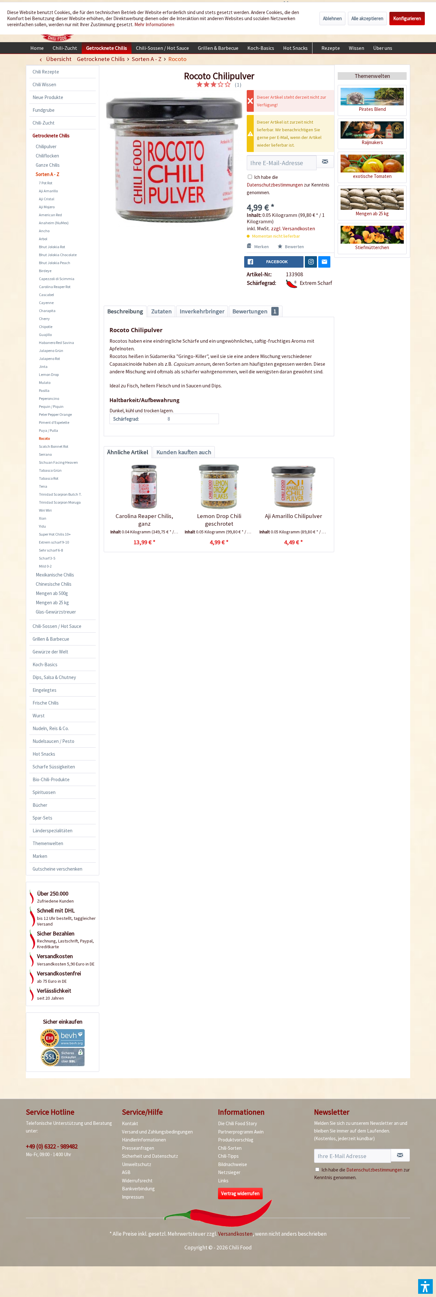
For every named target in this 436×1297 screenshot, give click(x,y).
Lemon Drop (49, 374)
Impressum (133, 1197)
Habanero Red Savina (56, 342)
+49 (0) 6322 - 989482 (52, 1146)
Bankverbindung (138, 1189)
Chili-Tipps (228, 1156)
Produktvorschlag (235, 1140)
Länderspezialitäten (52, 831)
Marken (40, 856)
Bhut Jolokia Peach (54, 262)
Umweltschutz (136, 1164)
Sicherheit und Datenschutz (150, 1156)
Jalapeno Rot (49, 358)
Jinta (43, 366)
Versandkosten (235, 1233)
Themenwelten (48, 843)
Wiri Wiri (45, 510)
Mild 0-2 (45, 566)
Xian (42, 518)
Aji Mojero (47, 206)
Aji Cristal (46, 198)
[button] (425, 1286)
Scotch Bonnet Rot (53, 446)
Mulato (44, 382)
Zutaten (161, 311)
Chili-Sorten (230, 1148)
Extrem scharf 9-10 (54, 542)
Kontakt (130, 1123)
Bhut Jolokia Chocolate (58, 254)
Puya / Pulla (48, 430)
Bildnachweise (232, 1164)
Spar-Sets (42, 818)
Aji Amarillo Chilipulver (293, 516)
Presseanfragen (138, 1148)
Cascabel (46, 294)
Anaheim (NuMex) (54, 222)
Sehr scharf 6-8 (51, 550)
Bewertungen (254, 311)
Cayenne (46, 302)
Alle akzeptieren (367, 18)
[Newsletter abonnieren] (400, 1155)
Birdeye (45, 270)
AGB (126, 1172)
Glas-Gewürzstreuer (56, 612)
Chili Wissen (44, 84)
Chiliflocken (47, 156)
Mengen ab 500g (52, 593)
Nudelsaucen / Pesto (53, 741)
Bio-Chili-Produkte (51, 779)
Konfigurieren (407, 18)
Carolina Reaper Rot (55, 286)
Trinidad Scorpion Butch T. (60, 494)
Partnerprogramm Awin (241, 1132)
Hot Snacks (44, 754)
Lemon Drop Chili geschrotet (219, 519)
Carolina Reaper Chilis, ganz (144, 519)
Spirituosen (44, 792)
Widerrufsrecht (137, 1181)
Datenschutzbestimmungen (275, 185)
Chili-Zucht (44, 123)
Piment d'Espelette (54, 422)
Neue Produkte (48, 97)
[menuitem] (37, 48)
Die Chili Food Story (237, 1123)
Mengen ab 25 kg (52, 602)
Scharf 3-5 (47, 558)
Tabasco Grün (50, 470)
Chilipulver (46, 146)
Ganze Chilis (48, 165)
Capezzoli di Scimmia (56, 278)
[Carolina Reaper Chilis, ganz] (144, 486)
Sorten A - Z (47, 174)
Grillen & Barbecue (51, 639)
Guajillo (45, 334)
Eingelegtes (44, 690)
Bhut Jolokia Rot (52, 246)
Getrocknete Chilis (51, 136)
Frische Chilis (46, 703)
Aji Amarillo (48, 190)
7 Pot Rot (45, 182)
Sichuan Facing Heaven (58, 462)
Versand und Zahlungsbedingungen (157, 1132)
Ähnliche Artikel (127, 452)
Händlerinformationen (144, 1140)
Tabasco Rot (48, 478)
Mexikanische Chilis (55, 575)
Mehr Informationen (154, 24)
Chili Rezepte (46, 72)
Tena (43, 486)
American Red (50, 214)
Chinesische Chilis (53, 584)
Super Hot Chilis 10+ (55, 534)
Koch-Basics (45, 664)
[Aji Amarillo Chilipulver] (293, 486)
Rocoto (44, 438)
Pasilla (44, 390)
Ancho (44, 230)
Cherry (44, 318)
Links (223, 1181)
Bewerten (294, 246)
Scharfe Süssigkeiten (54, 767)
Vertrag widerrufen (240, 1193)
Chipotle (45, 326)
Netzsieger (229, 1172)
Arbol (43, 238)
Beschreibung (125, 311)
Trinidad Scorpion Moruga (60, 502)
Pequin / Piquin (51, 406)
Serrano (45, 454)
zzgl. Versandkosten (293, 228)
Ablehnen (332, 18)
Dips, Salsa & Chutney (54, 677)
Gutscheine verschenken (57, 869)
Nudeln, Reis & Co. (51, 728)
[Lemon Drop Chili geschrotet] (219, 486)
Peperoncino (49, 398)
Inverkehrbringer (202, 311)
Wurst (39, 716)
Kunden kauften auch (183, 452)
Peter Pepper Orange (55, 414)
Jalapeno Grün (51, 350)
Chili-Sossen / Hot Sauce (57, 626)
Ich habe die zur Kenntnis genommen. (288, 184)
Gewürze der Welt (50, 652)
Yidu (42, 526)
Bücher (40, 805)
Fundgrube (44, 110)
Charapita (47, 310)
